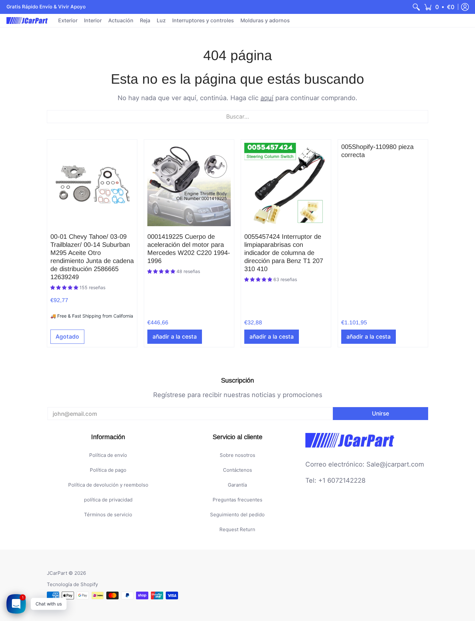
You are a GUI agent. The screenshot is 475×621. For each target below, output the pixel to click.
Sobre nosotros (237, 455)
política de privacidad (108, 500)
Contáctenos (237, 470)
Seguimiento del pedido (237, 514)
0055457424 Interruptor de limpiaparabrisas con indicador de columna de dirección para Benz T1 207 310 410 (283, 252)
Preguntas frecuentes (237, 500)
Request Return (237, 529)
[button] (439, 7)
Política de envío (108, 455)
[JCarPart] (27, 20)
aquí (266, 98)
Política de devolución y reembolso (108, 485)
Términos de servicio (108, 514)
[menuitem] (416, 7)
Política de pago (108, 470)
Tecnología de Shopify (72, 584)
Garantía (237, 485)
